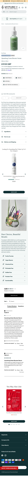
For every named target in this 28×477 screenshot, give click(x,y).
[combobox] (14, 11)
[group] (14, 289)
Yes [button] (15, 343)
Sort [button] (5, 301)
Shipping (10, 66)
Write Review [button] (14, 295)
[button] (14, 74)
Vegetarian (8, 77)
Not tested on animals (11, 84)
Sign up (6, 3)
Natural (7, 81)
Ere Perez (3, 53)
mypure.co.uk (7, 472)
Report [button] (18, 343)
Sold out (18, 98)
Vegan (19, 77)
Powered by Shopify (14, 472)
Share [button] (22, 343)
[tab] (12, 306)
